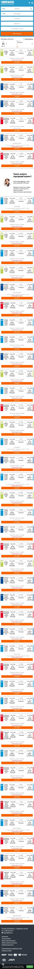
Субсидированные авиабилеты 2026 (12, 948)
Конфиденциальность (8, 945)
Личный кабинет (6, 938)
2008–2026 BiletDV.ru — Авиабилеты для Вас (15, 928)
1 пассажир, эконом (17, 29)
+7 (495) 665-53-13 (8, 930)
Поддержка (5, 936)
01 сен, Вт (17, 19)
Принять (30, 966)
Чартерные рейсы (7, 950)
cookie (15, 966)
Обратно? (17, 24)
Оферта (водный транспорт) (9, 942)
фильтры (23, 181)
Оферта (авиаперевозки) (8, 940)
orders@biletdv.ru (8, 933)
